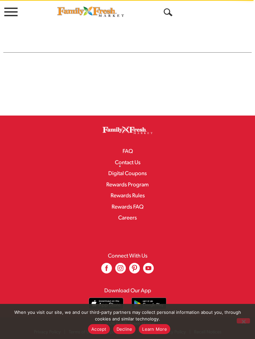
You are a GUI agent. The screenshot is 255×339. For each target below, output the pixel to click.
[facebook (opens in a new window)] (106, 270)
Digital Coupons (127, 173)
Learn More (154, 329)
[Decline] (243, 320)
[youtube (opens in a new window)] (148, 270)
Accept (99, 329)
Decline (124, 329)
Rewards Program (127, 185)
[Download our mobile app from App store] (106, 303)
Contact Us (127, 163)
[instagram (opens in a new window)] (120, 270)
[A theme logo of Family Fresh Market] (90, 11)
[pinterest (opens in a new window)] (134, 270)
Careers (127, 218)
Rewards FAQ (127, 207)
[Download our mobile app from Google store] (148, 303)
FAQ (128, 151)
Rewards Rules (128, 196)
